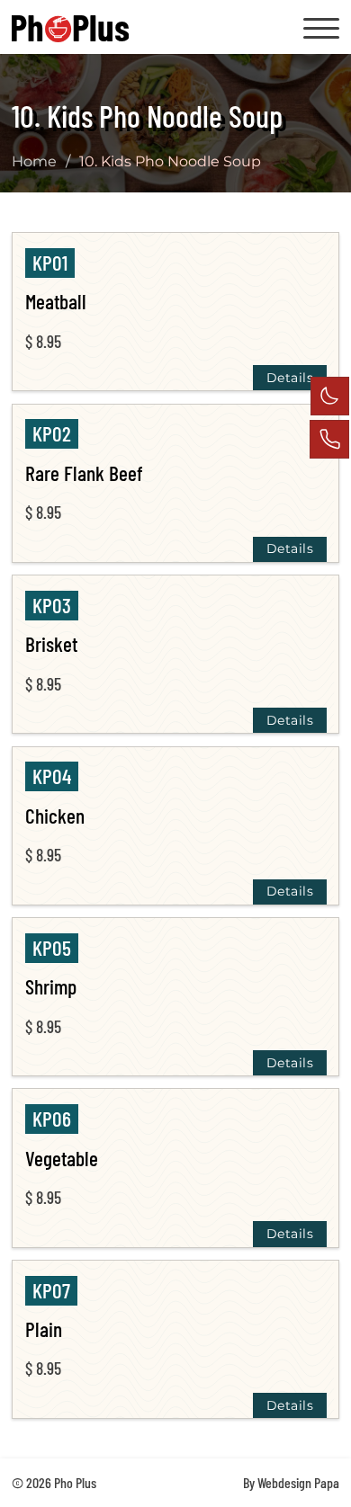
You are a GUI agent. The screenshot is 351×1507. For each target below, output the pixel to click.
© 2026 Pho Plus (54, 1482)
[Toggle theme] (329, 395)
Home (34, 161)
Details (290, 378)
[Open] (321, 29)
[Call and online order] (329, 439)
